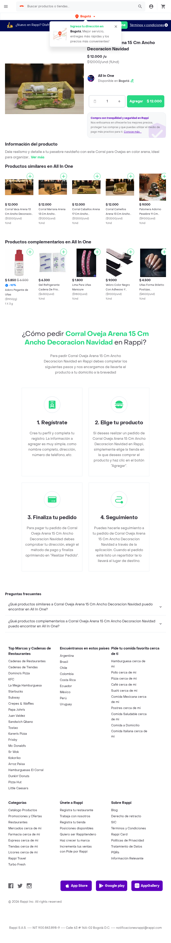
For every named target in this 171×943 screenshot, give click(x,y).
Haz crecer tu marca (75, 841)
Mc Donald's (17, 746)
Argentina (67, 656)
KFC (11, 679)
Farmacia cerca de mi (24, 834)
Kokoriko (14, 758)
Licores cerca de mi (23, 852)
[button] (85, 16)
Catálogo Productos (22, 810)
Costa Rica (68, 680)
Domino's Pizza (19, 673)
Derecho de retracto (126, 816)
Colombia (67, 674)
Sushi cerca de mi (124, 691)
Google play (114, 885)
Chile (63, 668)
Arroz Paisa (16, 764)
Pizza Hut (14, 782)
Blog (114, 810)
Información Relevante (127, 858)
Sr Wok (13, 752)
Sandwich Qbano (20, 722)
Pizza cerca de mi (124, 679)
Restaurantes (18, 822)
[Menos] (95, 101)
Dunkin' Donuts (18, 776)
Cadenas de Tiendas (23, 667)
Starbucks (15, 692)
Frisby (12, 740)
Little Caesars (18, 788)
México (65, 692)
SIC (113, 822)
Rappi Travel (17, 858)
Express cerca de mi (23, 841)
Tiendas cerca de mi (23, 847)
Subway (14, 698)
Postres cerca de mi (126, 708)
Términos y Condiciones (128, 828)
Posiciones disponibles (76, 828)
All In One (106, 76)
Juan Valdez (16, 716)
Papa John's (16, 710)
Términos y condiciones (147, 25)
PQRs (115, 852)
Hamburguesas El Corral (25, 770)
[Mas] (119, 101)
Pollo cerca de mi (123, 673)
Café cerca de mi (123, 685)
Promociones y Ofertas (25, 816)
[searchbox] (80, 6)
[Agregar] (30, 176)
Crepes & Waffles (21, 704)
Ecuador (66, 686)
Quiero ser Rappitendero (78, 834)
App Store (79, 885)
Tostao (13, 728)
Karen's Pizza (17, 734)
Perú (63, 698)
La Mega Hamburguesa (25, 686)
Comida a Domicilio (125, 725)
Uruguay (66, 704)
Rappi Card (119, 834)
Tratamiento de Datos (126, 847)
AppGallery (150, 885)
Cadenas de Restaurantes (27, 661)
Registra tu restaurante (76, 810)
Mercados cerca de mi (24, 828)
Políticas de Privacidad (127, 841)
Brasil (64, 662)
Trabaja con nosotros (75, 816)
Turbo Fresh (16, 865)
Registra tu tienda (73, 822)
